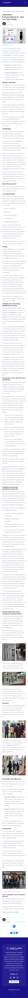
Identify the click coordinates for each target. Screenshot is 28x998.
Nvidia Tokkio (18, 141)
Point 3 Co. (15, 53)
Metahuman (13, 312)
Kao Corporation (6, 55)
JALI (10, 343)
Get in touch (14, 981)
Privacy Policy (14, 992)
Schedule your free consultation (10, 912)
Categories (9, 11)
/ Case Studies (15, 11)
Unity (20, 508)
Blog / (4, 11)
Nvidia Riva (22, 469)
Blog (14, 994)
